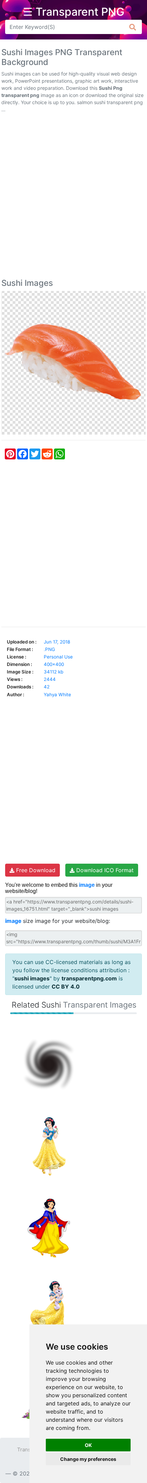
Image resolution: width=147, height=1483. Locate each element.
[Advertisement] (73, 197)
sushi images (32, 978)
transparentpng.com (89, 978)
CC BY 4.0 (66, 986)
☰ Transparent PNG (73, 11)
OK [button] (88, 1445)
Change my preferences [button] (88, 1459)
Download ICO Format (104, 870)
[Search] (133, 27)
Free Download (34, 870)
